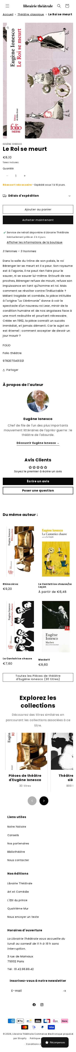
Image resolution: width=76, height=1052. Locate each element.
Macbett (44, 659)
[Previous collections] (32, 800)
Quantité (8, 168)
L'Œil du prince (17, 900)
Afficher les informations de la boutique (35, 242)
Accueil (8, 14)
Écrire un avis (38, 481)
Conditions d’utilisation (39, 1044)
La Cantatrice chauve (17, 658)
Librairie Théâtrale (19, 883)
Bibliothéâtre (16, 852)
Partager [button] (12, 370)
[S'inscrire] (64, 991)
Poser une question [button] (38, 490)
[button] (7, 6)
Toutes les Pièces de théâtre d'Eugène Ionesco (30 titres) (38, 677)
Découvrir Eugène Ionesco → (38, 443)
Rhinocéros (10, 584)
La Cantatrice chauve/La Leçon (55, 585)
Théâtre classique (31, 14)
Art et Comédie (18, 892)
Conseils (13, 835)
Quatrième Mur (18, 908)
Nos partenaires (18, 843)
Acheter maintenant (38, 220)
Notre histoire (16, 827)
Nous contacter (18, 860)
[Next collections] (43, 800)
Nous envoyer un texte (23, 917)
